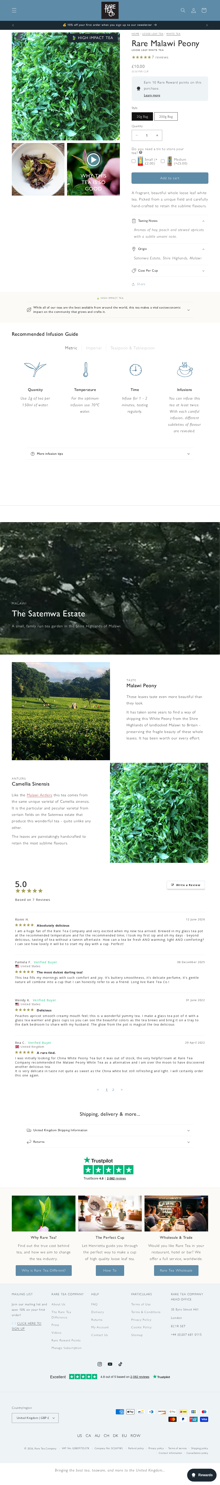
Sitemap (137, 1335)
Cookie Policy (141, 1327)
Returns (96, 1320)
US (79, 1435)
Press (55, 1325)
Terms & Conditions (146, 1312)
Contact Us (99, 1335)
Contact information (170, 1453)
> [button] (122, 1089)
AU (97, 1435)
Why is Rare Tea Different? (44, 1270)
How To (110, 1270)
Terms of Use (141, 1304)
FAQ (94, 1304)
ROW (136, 1435)
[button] (14, 10)
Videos (56, 1333)
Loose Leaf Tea (152, 33)
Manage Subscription (67, 1348)
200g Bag (166, 116)
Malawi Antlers (39, 795)
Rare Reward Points (66, 1340)
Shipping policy (199, 1448)
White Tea (173, 33)
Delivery (97, 1312)
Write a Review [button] (188, 885)
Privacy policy (156, 1448)
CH (107, 1435)
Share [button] (141, 284)
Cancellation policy (197, 1453)
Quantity (137, 126)
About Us (59, 1304)
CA (88, 1435)
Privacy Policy (141, 1320)
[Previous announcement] (13, 25)
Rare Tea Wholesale (176, 1270)
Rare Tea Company (45, 1448)
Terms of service (177, 1448)
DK (116, 1435)
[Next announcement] (207, 25)
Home (135, 33)
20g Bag (142, 116)
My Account (100, 1327)
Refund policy (136, 1448)
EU (124, 1435)
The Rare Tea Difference (61, 1314)
